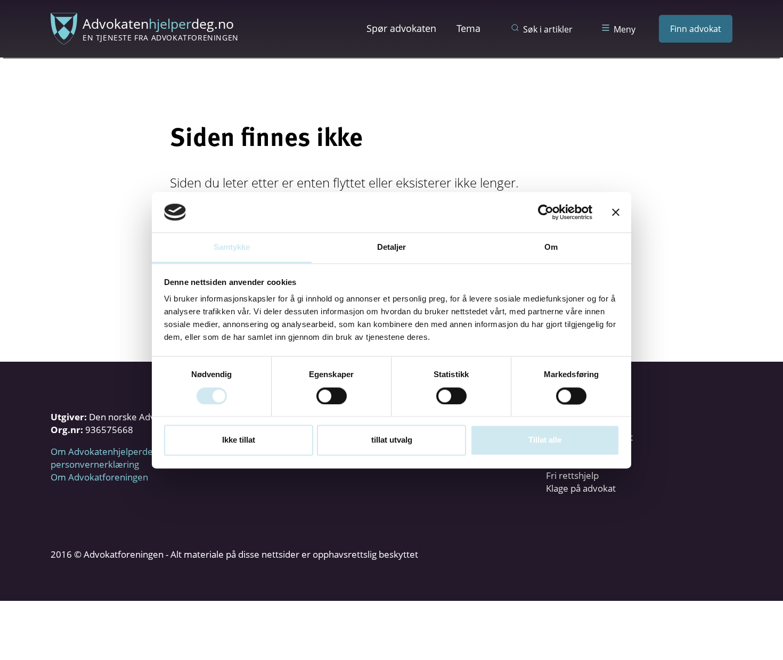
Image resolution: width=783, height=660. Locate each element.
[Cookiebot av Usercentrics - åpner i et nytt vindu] (545, 212)
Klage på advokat (581, 488)
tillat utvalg (391, 440)
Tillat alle (544, 440)
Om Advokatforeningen (99, 477)
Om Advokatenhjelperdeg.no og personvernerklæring (117, 457)
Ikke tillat (238, 440)
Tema (468, 28)
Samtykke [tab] (232, 247)
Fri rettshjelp (572, 475)
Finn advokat (695, 29)
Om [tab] (551, 247)
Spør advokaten (401, 28)
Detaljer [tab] (391, 247)
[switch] (331, 395)
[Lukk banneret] (615, 212)
